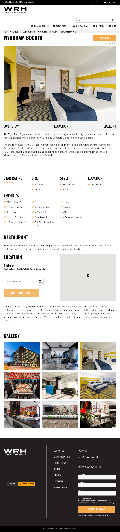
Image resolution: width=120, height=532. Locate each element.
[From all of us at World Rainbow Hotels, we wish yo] (21, 477)
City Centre (96, 184)
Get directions (21, 293)
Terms (57, 469)
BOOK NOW (105, 38)
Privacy (57, 475)
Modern (66, 189)
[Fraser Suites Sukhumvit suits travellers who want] (9, 462)
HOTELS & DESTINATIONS (40, 25)
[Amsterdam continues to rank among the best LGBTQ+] (33, 462)
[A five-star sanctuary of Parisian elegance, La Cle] (9, 469)
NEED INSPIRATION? (60, 25)
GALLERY (110, 126)
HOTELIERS (112, 25)
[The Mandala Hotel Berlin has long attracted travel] (21, 462)
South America (28, 31)
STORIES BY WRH (61, 462)
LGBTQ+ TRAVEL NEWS (80, 25)
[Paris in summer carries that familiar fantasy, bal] (9, 477)
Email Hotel (112, 43)
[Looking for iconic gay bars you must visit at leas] (21, 469)
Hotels (15, 31)
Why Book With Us (62, 456)
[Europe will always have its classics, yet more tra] (33, 477)
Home (6, 31)
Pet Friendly (68, 184)
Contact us (59, 450)
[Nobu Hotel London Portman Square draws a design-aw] (33, 469)
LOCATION (61, 126)
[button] (88, 276)
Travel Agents (60, 487)
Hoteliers (58, 481)
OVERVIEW (11, 126)
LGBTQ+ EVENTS (98, 25)
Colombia (42, 31)
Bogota (53, 31)
